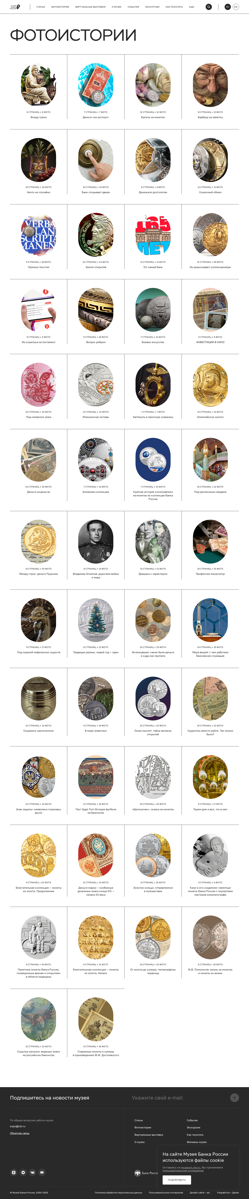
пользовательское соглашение (183, 1170)
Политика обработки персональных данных (118, 1192)
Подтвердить (177, 1180)
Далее (235, 1192)
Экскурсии (152, 7)
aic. (208, 1192)
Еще (191, 7)
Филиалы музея (197, 1142)
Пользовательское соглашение (166, 1192)
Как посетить (174, 7)
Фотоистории (60, 7)
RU (227, 7)
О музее (116, 7)
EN (235, 7)
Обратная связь (19, 1133)
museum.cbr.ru (190, 1167)
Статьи (40, 7)
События (133, 7)
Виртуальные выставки (90, 7)
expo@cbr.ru (17, 1126)
